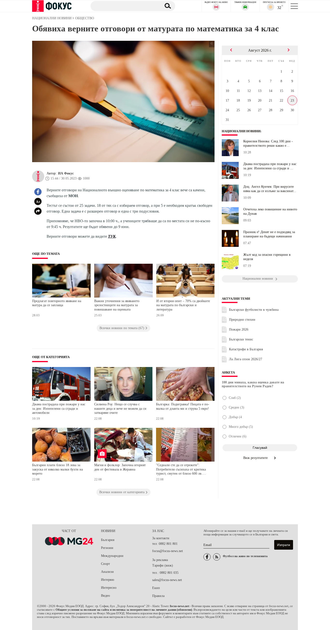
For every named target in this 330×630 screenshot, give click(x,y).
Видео (105, 595)
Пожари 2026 (238, 329)
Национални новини (241, 131)
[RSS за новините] (216, 557)
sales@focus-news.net (167, 580)
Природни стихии (242, 319)
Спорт (105, 564)
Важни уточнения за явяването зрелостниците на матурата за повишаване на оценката (116, 305)
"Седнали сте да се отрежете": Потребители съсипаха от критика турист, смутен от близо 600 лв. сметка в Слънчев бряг (181, 470)
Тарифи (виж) (162, 565)
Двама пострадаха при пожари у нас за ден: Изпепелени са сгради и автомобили (58, 408)
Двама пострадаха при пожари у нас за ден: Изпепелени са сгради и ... (269, 166)
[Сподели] (38, 211)
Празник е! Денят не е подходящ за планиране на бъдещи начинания (269, 234)
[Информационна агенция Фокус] (207, 557)
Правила (158, 596)
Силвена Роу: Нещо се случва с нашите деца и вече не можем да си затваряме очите (120, 408)
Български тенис (241, 339)
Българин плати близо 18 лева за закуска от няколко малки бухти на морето (57, 469)
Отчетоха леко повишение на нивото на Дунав (270, 211)
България (107, 540)
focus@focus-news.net (167, 551)
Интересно (108, 587)
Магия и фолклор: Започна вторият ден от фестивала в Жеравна (120, 467)
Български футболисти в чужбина (254, 310)
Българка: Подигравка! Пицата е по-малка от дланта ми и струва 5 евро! (182, 406)
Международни (112, 556)
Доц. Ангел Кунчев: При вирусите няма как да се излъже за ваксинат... (269, 189)
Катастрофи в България (246, 349)
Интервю (107, 580)
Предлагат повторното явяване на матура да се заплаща (56, 303)
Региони (107, 548)
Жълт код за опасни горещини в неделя (267, 257)
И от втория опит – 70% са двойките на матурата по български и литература (183, 305)
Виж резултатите (256, 458)
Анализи (107, 572)
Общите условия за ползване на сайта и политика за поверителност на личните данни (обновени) (124, 609)
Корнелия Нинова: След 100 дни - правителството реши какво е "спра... (268, 143)
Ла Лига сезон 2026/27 (245, 359)
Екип (156, 588)
